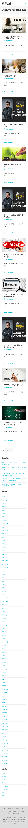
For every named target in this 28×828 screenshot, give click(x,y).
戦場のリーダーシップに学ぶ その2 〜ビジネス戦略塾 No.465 (14, 463)
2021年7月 (4, 699)
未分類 (3, 796)
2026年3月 (4, 513)
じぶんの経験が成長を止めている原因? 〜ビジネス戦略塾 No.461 (14, 485)
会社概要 (14, 824)
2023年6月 (4, 621)
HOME (4, 809)
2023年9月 (5, 611)
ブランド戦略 (5, 786)
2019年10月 (5, 750)
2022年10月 (5, 648)
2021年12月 (5, 682)
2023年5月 (4, 625)
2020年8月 (5, 736)
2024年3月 (5, 591)
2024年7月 (5, 577)
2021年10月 (5, 689)
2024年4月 (5, 588)
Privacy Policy (6, 821)
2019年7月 (4, 757)
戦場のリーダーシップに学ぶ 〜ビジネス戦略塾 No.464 (14, 468)
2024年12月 (5, 561)
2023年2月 (4, 635)
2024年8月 (5, 574)
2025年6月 (4, 544)
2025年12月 (5, 523)
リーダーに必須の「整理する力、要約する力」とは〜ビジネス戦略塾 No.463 (14, 474)
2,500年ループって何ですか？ (13, 385)
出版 (3, 792)
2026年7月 (4, 500)
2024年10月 (5, 567)
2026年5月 (4, 507)
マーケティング (6, 789)
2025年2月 (4, 557)
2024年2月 (5, 594)
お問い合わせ (17, 813)
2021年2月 (4, 716)
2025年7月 (4, 540)
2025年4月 (5, 550)
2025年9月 (5, 534)
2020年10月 (5, 730)
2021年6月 (4, 703)
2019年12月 (5, 743)
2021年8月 (4, 696)
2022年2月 (4, 676)
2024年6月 (5, 581)
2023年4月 (5, 628)
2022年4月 (5, 669)
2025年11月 (5, 527)
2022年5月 (4, 665)
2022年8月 (5, 655)
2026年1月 (4, 520)
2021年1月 (4, 719)
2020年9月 (5, 733)
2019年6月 (4, 760)
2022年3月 (4, 672)
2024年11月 (5, 564)
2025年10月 (5, 530)
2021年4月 (4, 709)
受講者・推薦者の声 (13, 811)
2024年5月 (5, 584)
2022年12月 (5, 642)
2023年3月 (4, 632)
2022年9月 (5, 652)
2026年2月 (4, 517)
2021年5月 (4, 706)
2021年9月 (4, 692)
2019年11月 (5, 746)
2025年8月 (5, 537)
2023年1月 (4, 638)
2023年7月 (4, 618)
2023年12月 (5, 601)
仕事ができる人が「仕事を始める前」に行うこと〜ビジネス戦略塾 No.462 (14, 479)
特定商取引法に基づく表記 (18, 821)
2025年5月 (4, 547)
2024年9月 (5, 571)
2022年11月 (5, 645)
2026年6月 (4, 503)
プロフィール (19, 809)
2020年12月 (5, 723)
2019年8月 (4, 753)
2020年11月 (5, 726)
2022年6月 (4, 662)
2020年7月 (5, 740)
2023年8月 (5, 615)
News (3, 773)
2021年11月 (4, 686)
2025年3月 (4, 554)
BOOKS (22, 811)
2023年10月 (5, 608)
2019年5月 (4, 763)
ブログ (10, 813)
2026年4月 (5, 510)
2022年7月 (4, 659)
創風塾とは (11, 809)
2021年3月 (4, 713)
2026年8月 (5, 496)
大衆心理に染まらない (11, 76)
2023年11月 (5, 605)
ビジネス (4, 779)
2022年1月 (4, 679)
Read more (7, 54)
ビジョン (4, 783)
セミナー (4, 776)
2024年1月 (4, 598)
